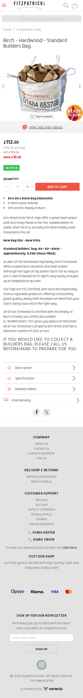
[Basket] (76, 5)
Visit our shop (41, 556)
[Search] (66, 5)
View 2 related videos (46, 127)
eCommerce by (37, 689)
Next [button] (79, 86)
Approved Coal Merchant (41, 18)
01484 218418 (43, 539)
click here (70, 547)
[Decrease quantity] (7, 187)
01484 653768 (43, 532)
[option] (41, 86)
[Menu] (4, 5)
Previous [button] (3, 86)
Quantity (11, 179)
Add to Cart (57, 187)
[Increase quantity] (27, 187)
